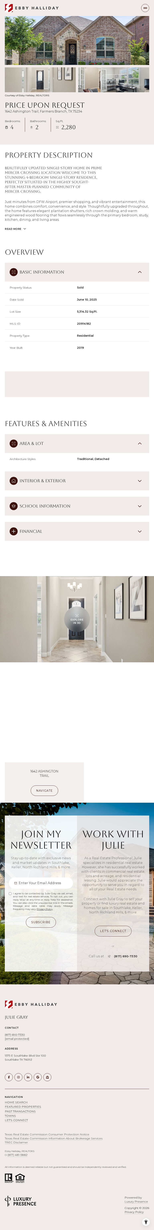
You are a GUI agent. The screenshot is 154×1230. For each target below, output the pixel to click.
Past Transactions (20, 1111)
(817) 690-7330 (126, 956)
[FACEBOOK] (9, 1077)
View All (114, 80)
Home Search (16, 1102)
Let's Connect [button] (16, 1120)
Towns (10, 1116)
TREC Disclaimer (16, 1142)
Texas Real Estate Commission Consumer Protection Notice (47, 1134)
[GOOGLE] (38, 1077)
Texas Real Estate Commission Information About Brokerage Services (53, 1138)
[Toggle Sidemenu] (145, 8)
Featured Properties (23, 1106)
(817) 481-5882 (17, 1155)
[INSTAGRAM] (18, 1077)
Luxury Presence (136, 1201)
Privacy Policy (45, 909)
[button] (113, 931)
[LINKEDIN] (28, 1077)
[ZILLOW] (47, 1077)
